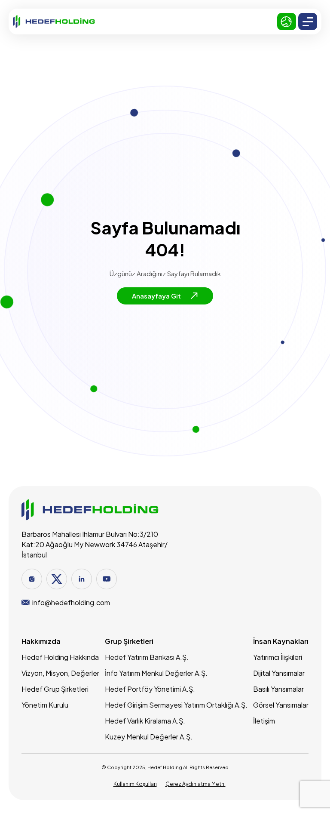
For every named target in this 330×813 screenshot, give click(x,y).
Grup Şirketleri (129, 641)
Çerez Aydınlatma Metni (195, 784)
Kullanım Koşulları (135, 784)
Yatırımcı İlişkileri (277, 657)
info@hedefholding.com (71, 602)
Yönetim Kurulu (44, 704)
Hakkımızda (41, 641)
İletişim (264, 720)
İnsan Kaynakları (281, 641)
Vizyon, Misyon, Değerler (60, 673)
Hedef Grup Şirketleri (55, 688)
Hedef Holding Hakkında (60, 657)
